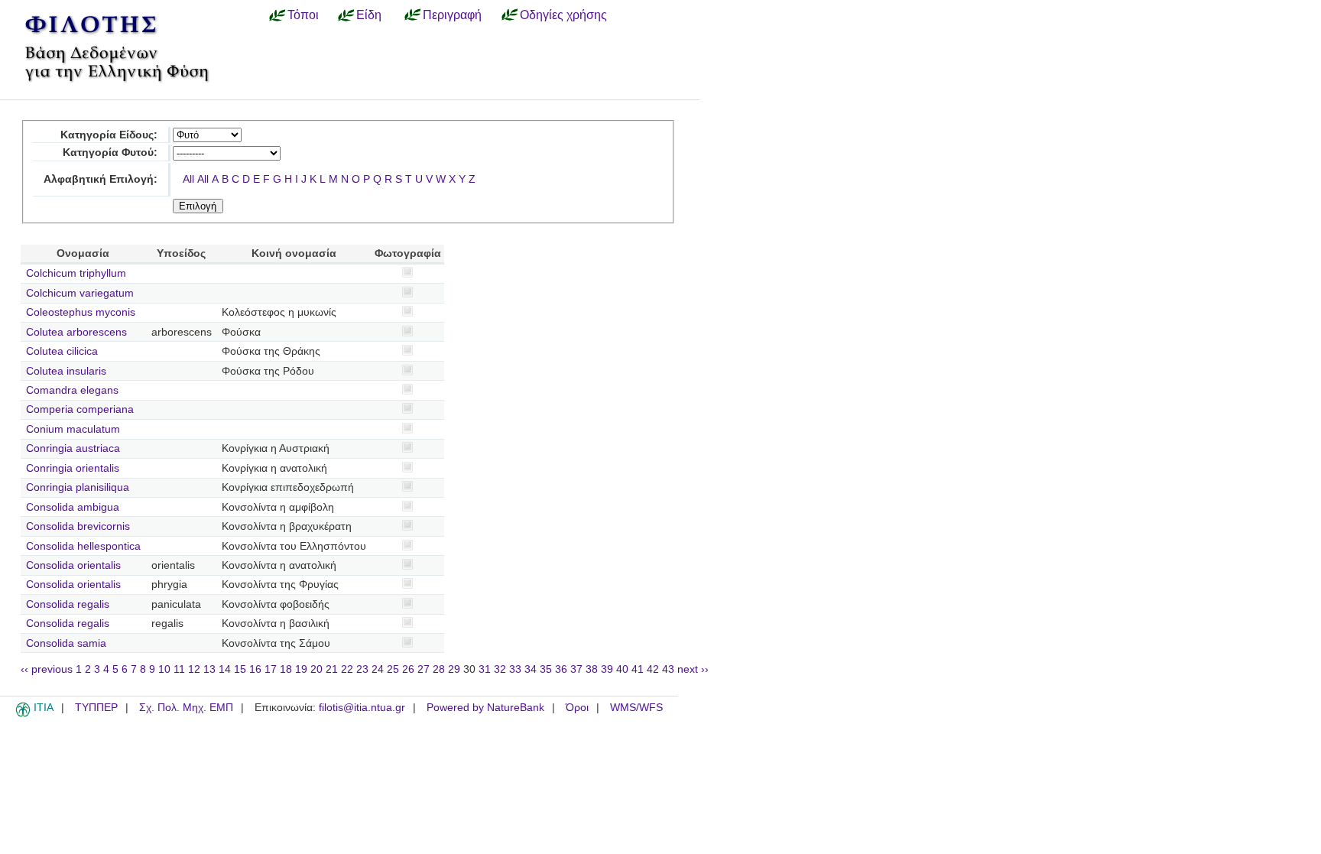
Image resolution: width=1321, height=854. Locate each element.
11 (179, 669)
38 (592, 669)
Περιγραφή (452, 14)
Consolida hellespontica (83, 546)
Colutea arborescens (76, 332)
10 (164, 669)
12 (194, 669)
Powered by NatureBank (485, 707)
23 (362, 669)
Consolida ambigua (72, 507)
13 (209, 669)
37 (576, 669)
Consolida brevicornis (78, 526)
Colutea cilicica (62, 351)
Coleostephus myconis (80, 312)
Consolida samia (66, 643)
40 (622, 669)
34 (530, 669)
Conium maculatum (73, 429)
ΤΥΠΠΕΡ (96, 707)
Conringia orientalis (72, 468)
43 (668, 669)
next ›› (693, 669)
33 (515, 669)
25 (393, 669)
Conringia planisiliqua (77, 487)
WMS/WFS (636, 707)
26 (408, 669)
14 (225, 669)
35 (546, 669)
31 (485, 669)
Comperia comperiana (80, 409)
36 (561, 669)
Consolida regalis (67, 604)
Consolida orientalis (73, 565)
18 (286, 669)
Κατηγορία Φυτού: (110, 152)
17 (271, 669)
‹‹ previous (47, 669)
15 (240, 669)
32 (500, 669)
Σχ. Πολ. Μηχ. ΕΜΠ (186, 707)
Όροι (577, 707)
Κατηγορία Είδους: (108, 135)
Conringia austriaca (73, 448)
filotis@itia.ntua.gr (362, 707)
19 (301, 669)
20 (316, 669)
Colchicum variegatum (80, 293)
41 (637, 669)
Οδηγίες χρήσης (563, 14)
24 (378, 669)
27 (423, 669)
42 (653, 669)
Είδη (368, 14)
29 (454, 669)
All (188, 179)
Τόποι (303, 14)
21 (332, 669)
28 (439, 669)
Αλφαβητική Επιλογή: (100, 179)
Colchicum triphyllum (76, 273)
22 (347, 669)
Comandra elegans (72, 390)
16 (255, 669)
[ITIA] (23, 714)
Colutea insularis (66, 371)
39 (607, 669)
